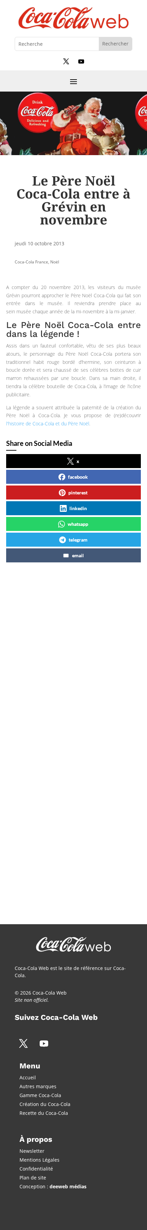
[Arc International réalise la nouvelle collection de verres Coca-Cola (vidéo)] (71, 797)
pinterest (78, 492)
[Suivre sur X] (66, 61)
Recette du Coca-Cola (43, 1113)
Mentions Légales (39, 1160)
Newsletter (31, 1151)
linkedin (78, 508)
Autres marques (37, 1086)
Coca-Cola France (31, 262)
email (78, 555)
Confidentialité (36, 1168)
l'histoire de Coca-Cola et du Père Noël (47, 423)
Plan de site (32, 1177)
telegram (78, 540)
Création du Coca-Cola (44, 1104)
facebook (78, 477)
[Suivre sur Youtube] (81, 61)
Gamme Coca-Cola (40, 1095)
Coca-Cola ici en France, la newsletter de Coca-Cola (59, 637)
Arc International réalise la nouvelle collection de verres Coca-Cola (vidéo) (63, 741)
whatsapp (78, 524)
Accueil (27, 1077)
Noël (54, 262)
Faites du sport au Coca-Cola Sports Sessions (63, 822)
